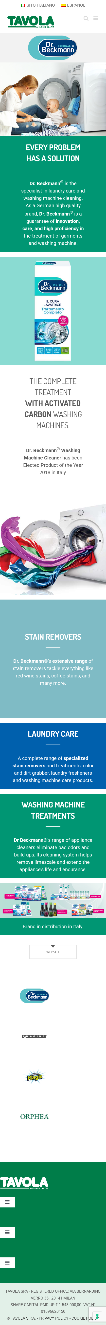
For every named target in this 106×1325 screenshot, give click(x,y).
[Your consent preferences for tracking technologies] (97, 1316)
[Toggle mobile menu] (96, 18)
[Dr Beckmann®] (34, 992)
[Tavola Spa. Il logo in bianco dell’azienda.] (24, 1179)
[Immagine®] (34, 1033)
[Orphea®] (34, 1113)
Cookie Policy (85, 1318)
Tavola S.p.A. (23, 1318)
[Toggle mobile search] (86, 18)
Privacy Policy (54, 1318)
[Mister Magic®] (34, 1073)
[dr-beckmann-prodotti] (53, 885)
